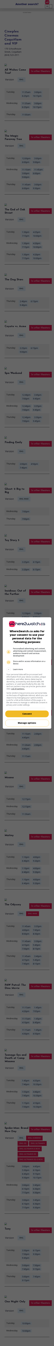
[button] (27, 669)
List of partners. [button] (18, 689)
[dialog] (27, 673)
